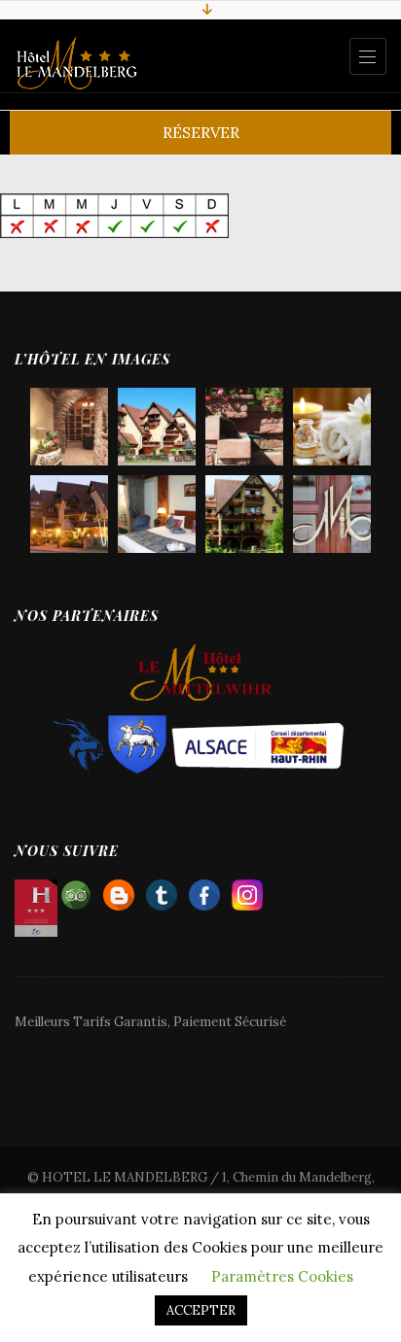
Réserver (201, 132)
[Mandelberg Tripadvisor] (75, 890)
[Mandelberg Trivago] (161, 890)
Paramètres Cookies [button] (282, 1276)
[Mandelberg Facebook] (204, 890)
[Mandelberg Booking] (118, 890)
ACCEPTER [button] (201, 1310)
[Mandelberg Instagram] (247, 890)
